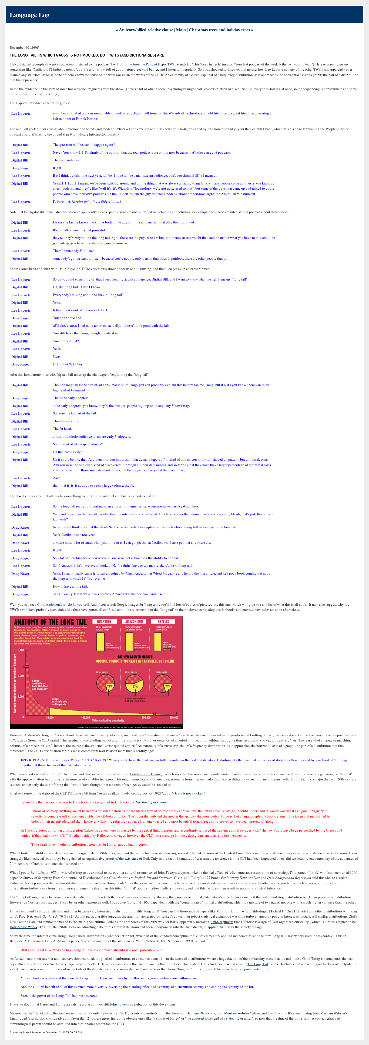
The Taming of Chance (151, 802)
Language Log (29, 14)
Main (181, 30)
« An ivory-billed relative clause (144, 30)
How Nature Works (23, 926)
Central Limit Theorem (146, 774)
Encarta (280, 1013)
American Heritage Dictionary (193, 1013)
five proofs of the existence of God (124, 858)
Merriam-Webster (236, 1013)
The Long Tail (257, 963)
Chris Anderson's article (54, 604)
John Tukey (118, 1004)
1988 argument (222, 921)
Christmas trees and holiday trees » (221, 30)
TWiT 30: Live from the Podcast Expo (138, 64)
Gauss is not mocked (188, 793)
